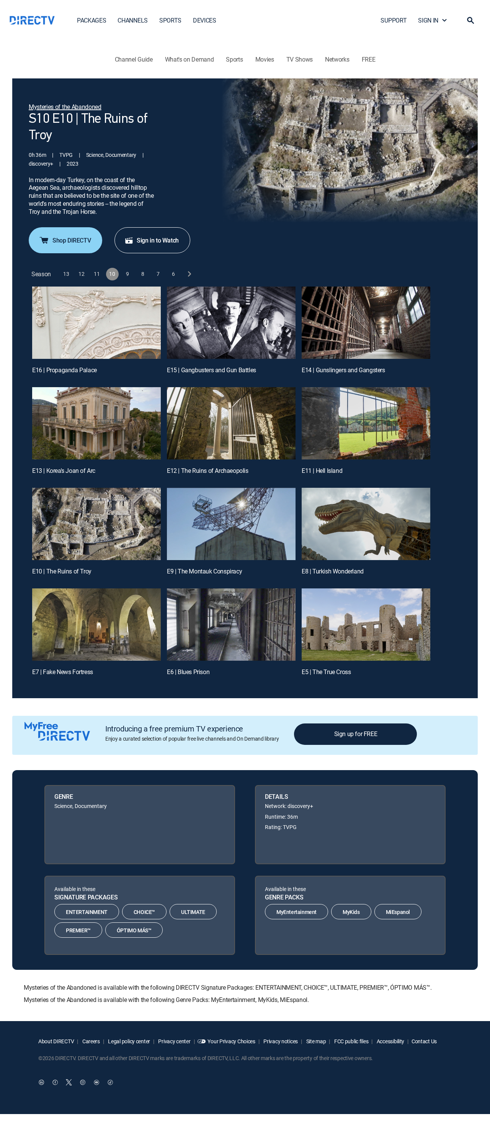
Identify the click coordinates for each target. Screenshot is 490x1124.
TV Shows (299, 59)
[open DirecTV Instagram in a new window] (83, 1082)
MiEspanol (398, 911)
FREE (369, 59)
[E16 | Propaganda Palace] (96, 323)
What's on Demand (189, 59)
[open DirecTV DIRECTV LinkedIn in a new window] (41, 1082)
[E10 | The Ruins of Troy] (96, 524)
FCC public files (350, 1041)
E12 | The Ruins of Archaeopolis (207, 470)
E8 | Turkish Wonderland (333, 571)
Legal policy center (128, 1041)
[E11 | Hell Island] (366, 423)
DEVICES (204, 20)
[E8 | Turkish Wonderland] (366, 524)
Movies (264, 59)
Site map (315, 1041)
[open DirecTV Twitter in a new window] (69, 1082)
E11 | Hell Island (322, 470)
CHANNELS (132, 20)
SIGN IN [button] (428, 20)
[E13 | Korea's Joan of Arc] (96, 423)
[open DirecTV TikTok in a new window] (110, 1082)
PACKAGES (91, 20)
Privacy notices (280, 1041)
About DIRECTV (56, 1041)
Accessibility (390, 1041)
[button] (470, 20)
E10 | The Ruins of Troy (61, 571)
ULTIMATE (193, 911)
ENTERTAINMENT (87, 911)
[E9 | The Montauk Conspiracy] (231, 524)
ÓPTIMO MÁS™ (134, 930)
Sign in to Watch (158, 240)
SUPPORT (394, 20)
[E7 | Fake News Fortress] (96, 624)
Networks (337, 59)
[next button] (189, 274)
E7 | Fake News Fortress (62, 672)
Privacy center (174, 1041)
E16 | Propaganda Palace (64, 370)
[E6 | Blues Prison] (231, 624)
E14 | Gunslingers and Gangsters (343, 370)
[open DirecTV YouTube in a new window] (96, 1082)
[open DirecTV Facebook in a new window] (55, 1082)
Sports (234, 59)
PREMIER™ (78, 930)
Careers (90, 1041)
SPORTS (170, 20)
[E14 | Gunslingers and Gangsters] (366, 323)
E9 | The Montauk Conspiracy (204, 571)
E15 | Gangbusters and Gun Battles (211, 370)
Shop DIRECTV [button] (71, 240)
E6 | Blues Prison (188, 672)
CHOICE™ (144, 911)
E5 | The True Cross (326, 672)
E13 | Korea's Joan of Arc (63, 470)
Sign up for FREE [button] (355, 734)
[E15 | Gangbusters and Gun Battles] (231, 323)
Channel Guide (134, 59)
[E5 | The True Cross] (366, 624)
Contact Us (424, 1041)
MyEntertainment (296, 911)
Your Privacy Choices (231, 1041)
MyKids (351, 911)
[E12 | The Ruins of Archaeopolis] (231, 423)
